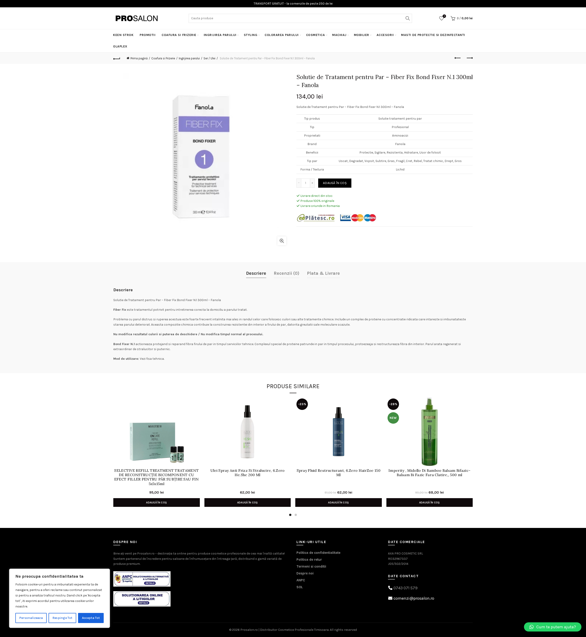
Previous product (458, 58)
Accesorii (385, 35)
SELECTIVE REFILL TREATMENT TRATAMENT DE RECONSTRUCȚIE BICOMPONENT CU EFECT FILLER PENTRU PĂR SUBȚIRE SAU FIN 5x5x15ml (156, 477)
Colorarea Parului (282, 35)
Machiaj (339, 35)
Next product (469, 58)
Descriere (256, 273)
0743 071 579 (405, 587)
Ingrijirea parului (220, 35)
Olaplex (120, 46)
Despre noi (305, 573)
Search (407, 18)
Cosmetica (315, 35)
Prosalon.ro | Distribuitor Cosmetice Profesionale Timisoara (284, 630)
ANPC (300, 580)
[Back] (116, 58)
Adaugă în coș (335, 183)
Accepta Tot (91, 618)
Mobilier (361, 35)
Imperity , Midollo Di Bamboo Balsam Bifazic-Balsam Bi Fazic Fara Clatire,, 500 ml (429, 472)
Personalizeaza (31, 618)
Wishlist (444, 16)
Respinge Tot (62, 618)
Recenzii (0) (286, 273)
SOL (299, 587)
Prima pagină (139, 58)
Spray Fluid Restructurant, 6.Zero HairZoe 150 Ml (339, 472)
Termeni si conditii (311, 566)
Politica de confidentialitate (318, 553)
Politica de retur (309, 559)
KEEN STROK (123, 35)
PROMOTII (147, 35)
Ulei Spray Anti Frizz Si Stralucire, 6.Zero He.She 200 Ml (247, 472)
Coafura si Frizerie (179, 35)
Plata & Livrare (323, 273)
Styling (251, 35)
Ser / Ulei (209, 58)
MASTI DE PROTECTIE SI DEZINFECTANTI (433, 35)
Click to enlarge (281, 240)
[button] (552, 627)
